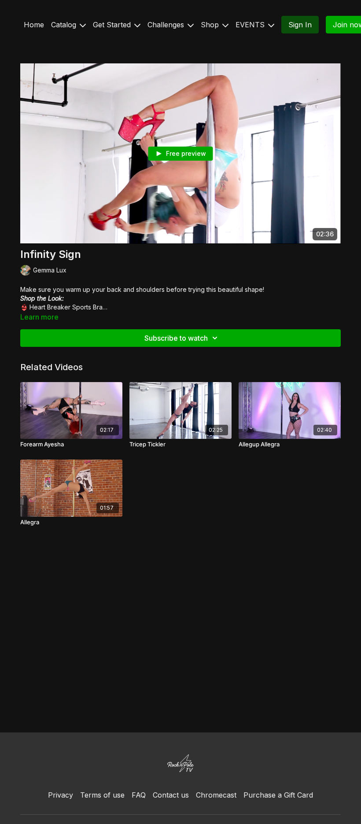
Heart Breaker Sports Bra (66, 307)
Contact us (171, 795)
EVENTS (251, 24)
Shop (211, 24)
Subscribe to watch (176, 338)
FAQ (139, 795)
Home (34, 24)
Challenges (166, 24)
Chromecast (216, 795)
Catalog (64, 24)
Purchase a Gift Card (278, 795)
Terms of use (102, 795)
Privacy (60, 795)
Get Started (113, 24)
